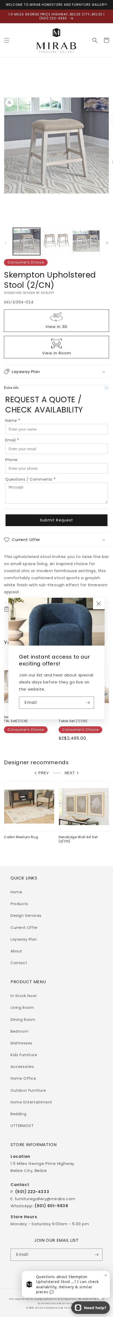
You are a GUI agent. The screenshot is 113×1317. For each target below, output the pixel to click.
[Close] (99, 603)
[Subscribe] (88, 703)
